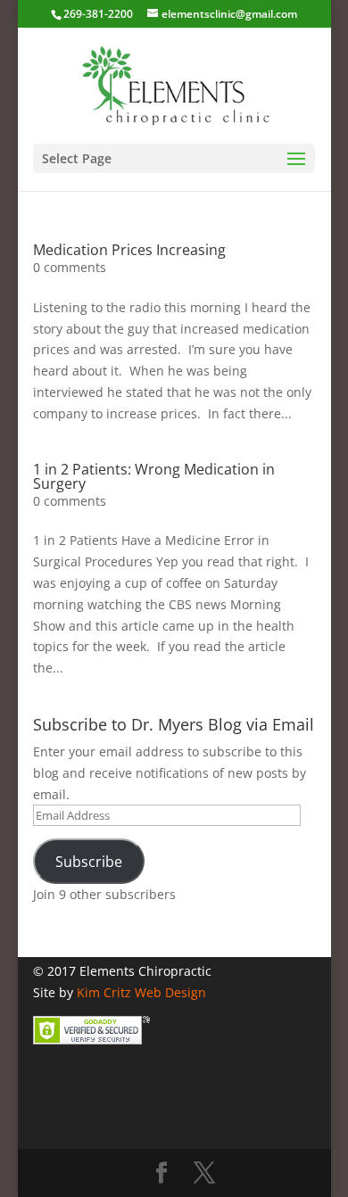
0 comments (69, 267)
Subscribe (88, 861)
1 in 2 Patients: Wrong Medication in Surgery (154, 476)
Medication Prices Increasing (129, 250)
